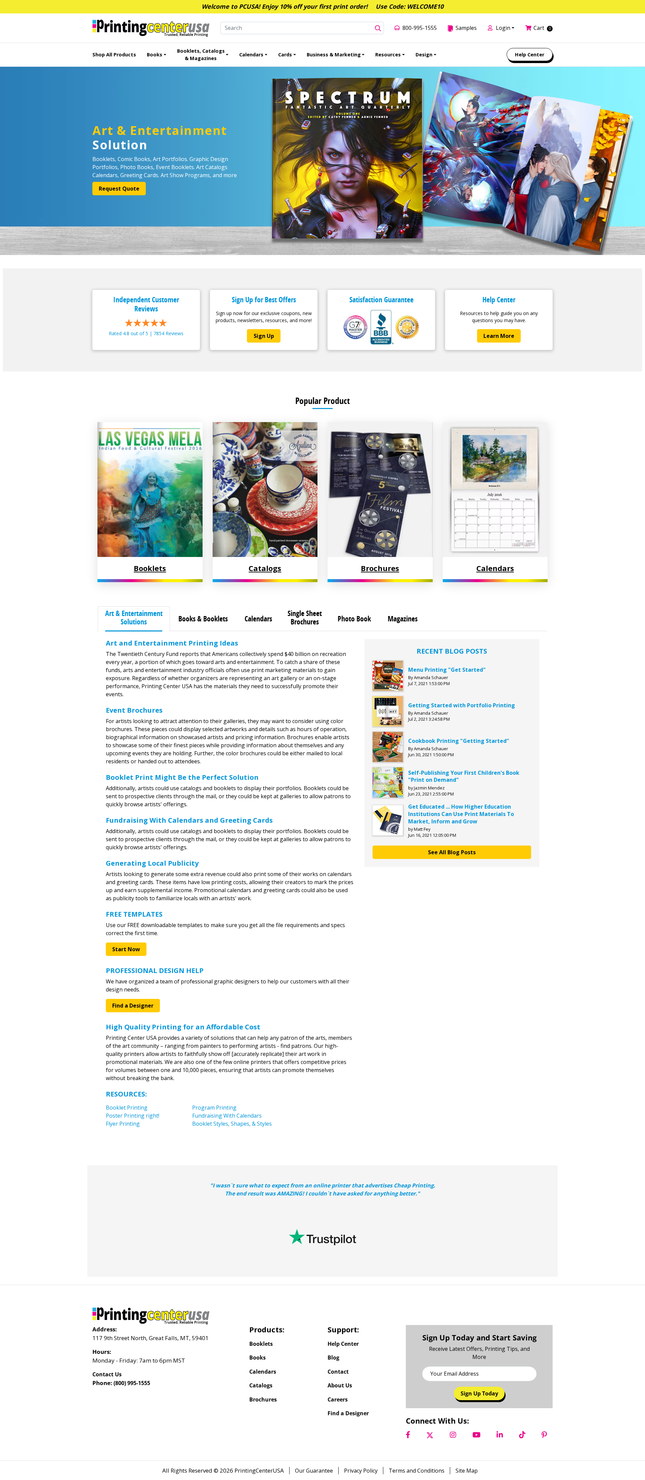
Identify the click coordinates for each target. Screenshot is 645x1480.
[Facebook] (408, 1434)
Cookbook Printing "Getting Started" (458, 741)
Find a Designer (133, 1005)
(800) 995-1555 (132, 1383)
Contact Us (107, 1374)
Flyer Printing (123, 1123)
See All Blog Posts (452, 852)
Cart (538, 28)
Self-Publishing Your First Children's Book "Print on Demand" (463, 776)
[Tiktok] (522, 1434)
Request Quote (119, 188)
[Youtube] (476, 1434)
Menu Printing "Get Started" (447, 669)
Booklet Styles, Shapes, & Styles (232, 1123)
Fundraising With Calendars (227, 1115)
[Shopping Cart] (529, 28)
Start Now (126, 949)
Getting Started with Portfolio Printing (461, 705)
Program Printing (214, 1107)
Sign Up (264, 336)
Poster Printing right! (132, 1115)
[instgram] (453, 1434)
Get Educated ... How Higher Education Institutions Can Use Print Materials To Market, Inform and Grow (461, 814)
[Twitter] (429, 1434)
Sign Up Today (479, 1393)
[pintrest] (544, 1434)
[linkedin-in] (500, 1434)
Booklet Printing (126, 1107)
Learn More (498, 336)
